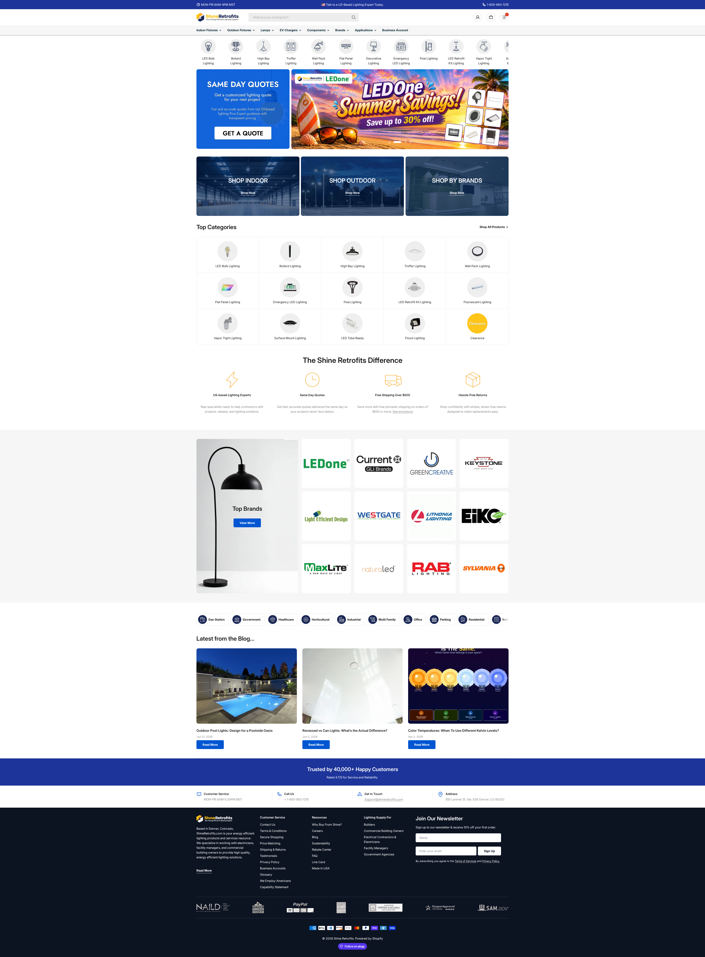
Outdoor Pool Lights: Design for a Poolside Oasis (234, 730)
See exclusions (403, 411)
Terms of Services (465, 861)
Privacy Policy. (491, 861)
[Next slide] (410, 142)
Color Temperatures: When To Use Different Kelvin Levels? (453, 730)
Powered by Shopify (369, 938)
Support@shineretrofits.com (383, 799)
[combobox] (304, 17)
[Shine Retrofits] (326, 463)
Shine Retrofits (344, 938)
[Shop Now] (400, 110)
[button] (394, 142)
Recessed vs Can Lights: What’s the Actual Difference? (344, 730)
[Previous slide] (389, 142)
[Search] (353, 17)
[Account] (477, 17)
